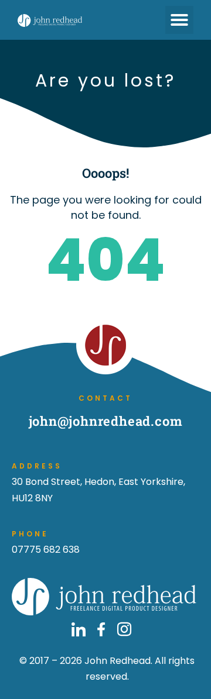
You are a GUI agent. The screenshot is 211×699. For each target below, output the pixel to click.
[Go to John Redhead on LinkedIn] (79, 629)
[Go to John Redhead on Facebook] (101, 629)
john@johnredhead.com (106, 420)
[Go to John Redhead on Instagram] (124, 629)
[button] (179, 20)
